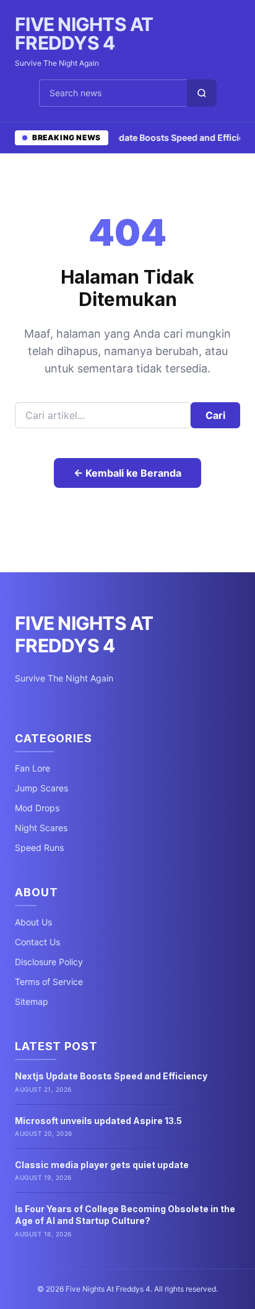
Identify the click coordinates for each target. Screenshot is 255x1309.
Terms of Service (49, 981)
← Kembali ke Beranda (127, 473)
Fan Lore (32, 768)
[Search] (202, 93)
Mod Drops (37, 808)
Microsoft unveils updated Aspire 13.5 (98, 1120)
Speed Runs (39, 847)
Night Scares (41, 827)
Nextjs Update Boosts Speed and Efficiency (111, 1076)
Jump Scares (41, 788)
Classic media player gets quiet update (102, 1164)
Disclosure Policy (49, 961)
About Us (33, 922)
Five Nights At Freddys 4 (84, 33)
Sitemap (31, 1001)
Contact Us (37, 942)
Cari (215, 415)
